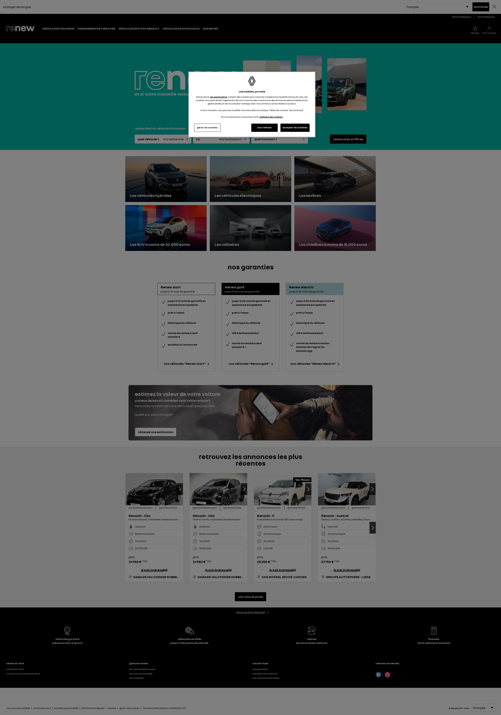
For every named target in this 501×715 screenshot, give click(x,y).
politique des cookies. (271, 117)
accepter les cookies (295, 127)
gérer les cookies (207, 127)
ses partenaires (218, 97)
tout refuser (264, 127)
